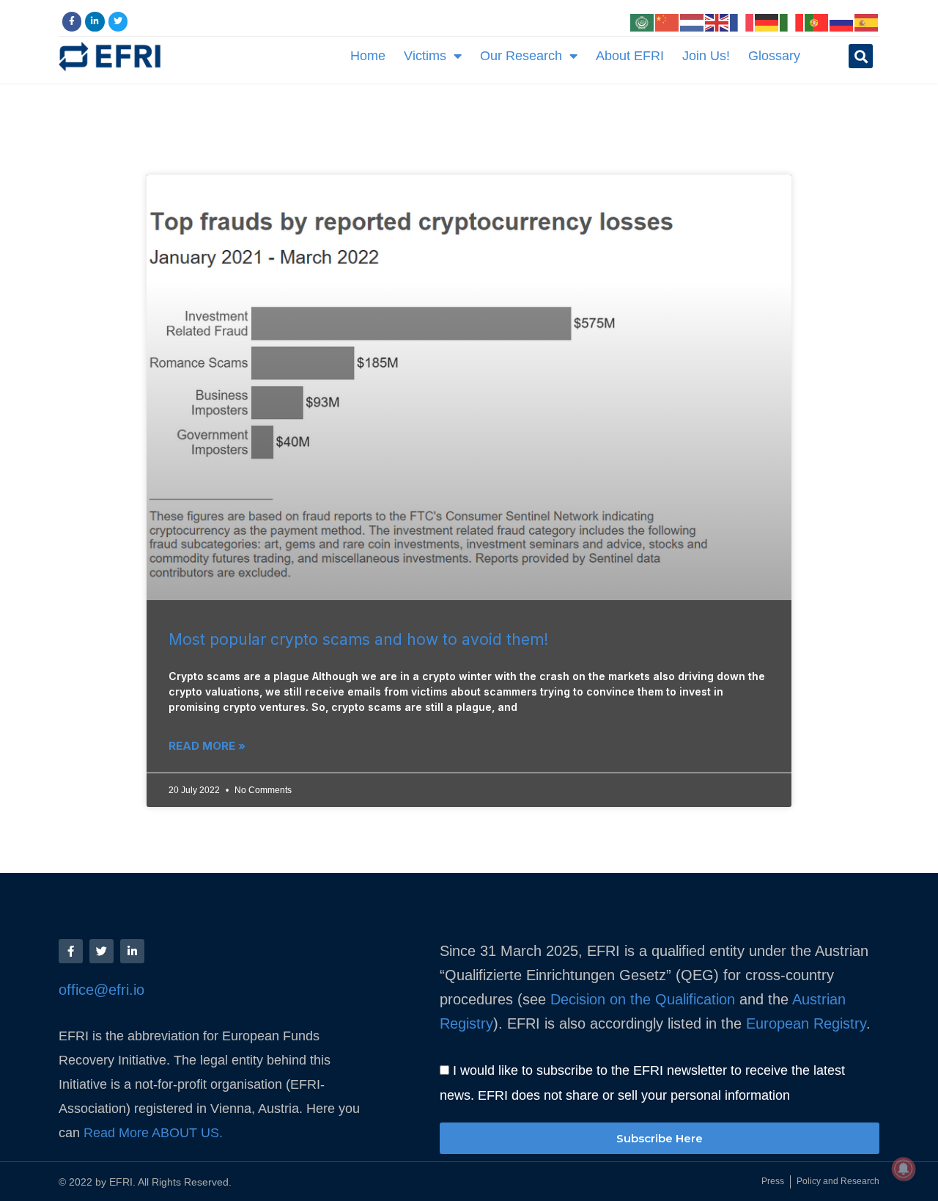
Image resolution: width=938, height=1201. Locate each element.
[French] (742, 21)
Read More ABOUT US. (155, 1132)
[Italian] (792, 21)
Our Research (521, 55)
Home (367, 55)
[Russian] (842, 21)
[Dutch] (692, 21)
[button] (861, 56)
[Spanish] (866, 21)
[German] (767, 21)
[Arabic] (642, 21)
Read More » (207, 746)
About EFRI (630, 55)
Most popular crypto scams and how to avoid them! (358, 639)
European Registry (804, 1023)
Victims (425, 55)
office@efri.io (101, 990)
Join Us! (706, 55)
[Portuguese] (817, 21)
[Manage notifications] (903, 1168)
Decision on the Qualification (642, 999)
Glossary (774, 55)
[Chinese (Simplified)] (667, 21)
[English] (717, 21)
